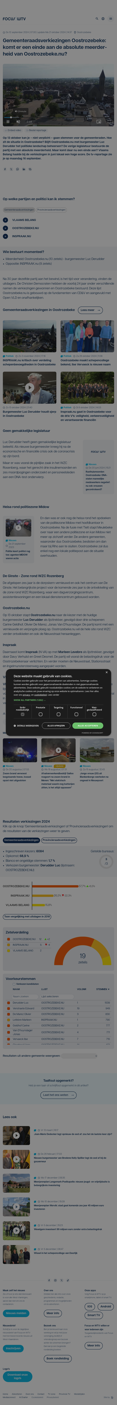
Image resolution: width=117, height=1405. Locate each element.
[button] (58, 700)
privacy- (27, 694)
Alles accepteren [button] (88, 725)
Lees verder (53, 694)
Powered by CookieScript (92, 733)
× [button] (106, 672)
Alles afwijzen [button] (56, 725)
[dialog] (58, 702)
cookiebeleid (40, 694)
